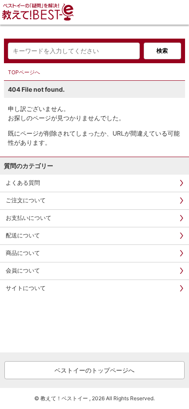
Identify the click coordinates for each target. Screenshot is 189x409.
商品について (23, 252)
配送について (23, 235)
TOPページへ (24, 72)
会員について (23, 270)
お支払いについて (28, 217)
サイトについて (26, 287)
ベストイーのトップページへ (94, 370)
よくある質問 (23, 182)
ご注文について (26, 200)
